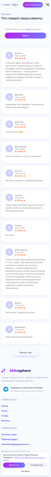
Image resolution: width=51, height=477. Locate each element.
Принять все (14, 465)
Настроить (25, 471)
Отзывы (4, 416)
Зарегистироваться (33, 5)
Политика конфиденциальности (15, 444)
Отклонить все (37, 465)
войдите (29, 29)
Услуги (4, 411)
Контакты (5, 420)
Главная (4, 406)
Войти (15, 5)
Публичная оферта (9, 439)
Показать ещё (25, 352)
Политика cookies (9, 434)
